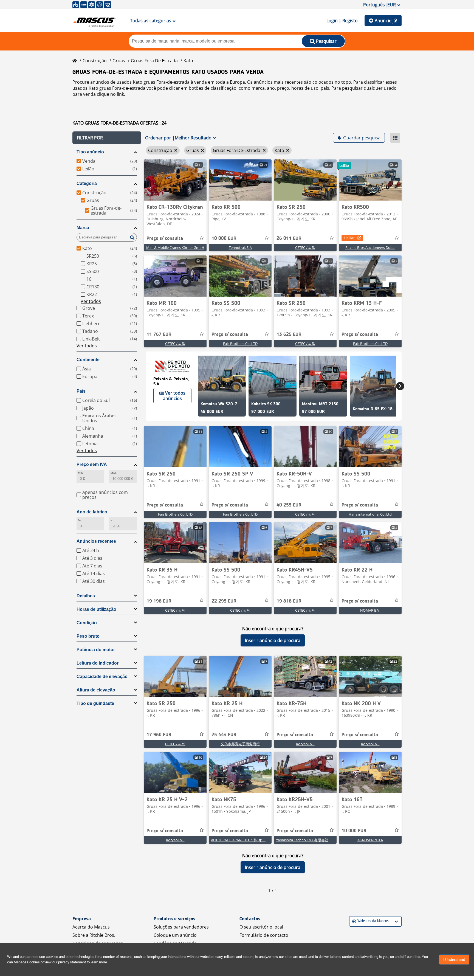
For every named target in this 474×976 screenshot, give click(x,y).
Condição (87, 622)
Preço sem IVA (92, 464)
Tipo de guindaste (95, 703)
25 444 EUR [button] (223, 734)
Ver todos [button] (91, 301)
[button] (106, 137)
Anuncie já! (386, 21)
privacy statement (72, 962)
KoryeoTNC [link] (305, 743)
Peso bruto (88, 636)
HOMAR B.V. (370, 610)
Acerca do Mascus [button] (91, 927)
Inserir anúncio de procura (272, 640)
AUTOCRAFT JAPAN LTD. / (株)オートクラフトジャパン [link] (254, 839)
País (81, 391)
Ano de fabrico (92, 512)
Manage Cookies (27, 962)
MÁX (114, 472)
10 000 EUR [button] (223, 238)
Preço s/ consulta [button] (164, 238)
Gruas (118, 61)
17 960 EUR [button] (158, 734)
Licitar (349, 237)
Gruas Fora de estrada (154, 61)
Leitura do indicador (98, 663)
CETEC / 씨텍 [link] (305, 247)
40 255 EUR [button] (288, 505)
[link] (175, 180)
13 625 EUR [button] (288, 334)
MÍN (80, 472)
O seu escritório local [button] (261, 927)
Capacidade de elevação (102, 676)
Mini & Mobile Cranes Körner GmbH (175, 247)
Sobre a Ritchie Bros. (93, 935)
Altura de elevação (96, 690)
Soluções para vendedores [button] (181, 927)
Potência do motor (96, 649)
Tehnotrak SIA (240, 247)
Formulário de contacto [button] (263, 935)
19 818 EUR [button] (288, 601)
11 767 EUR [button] (158, 334)
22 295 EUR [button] (223, 601)
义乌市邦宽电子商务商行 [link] (240, 743)
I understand (454, 959)
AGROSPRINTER (370, 839)
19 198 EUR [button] (158, 601)
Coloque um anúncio (175, 935)
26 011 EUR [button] (288, 238)
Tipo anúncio (90, 152)
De (79, 520)
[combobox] (353, 921)
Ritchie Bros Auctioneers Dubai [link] (370, 247)
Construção (95, 61)
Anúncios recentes (96, 541)
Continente (88, 359)
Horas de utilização (96, 609)
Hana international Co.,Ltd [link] (370, 514)
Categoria (87, 183)
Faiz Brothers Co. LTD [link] (240, 343)
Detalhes (86, 596)
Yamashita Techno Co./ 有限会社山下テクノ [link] (311, 839)
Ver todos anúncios (174, 395)
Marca (83, 227)
